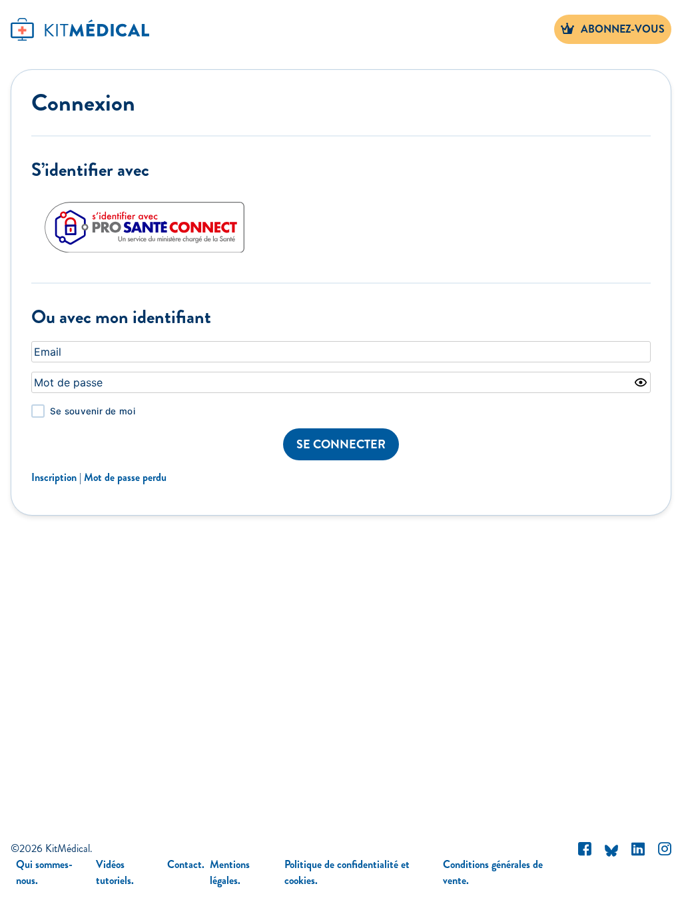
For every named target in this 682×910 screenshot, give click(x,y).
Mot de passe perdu (125, 477)
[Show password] (640, 382)
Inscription (54, 477)
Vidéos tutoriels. (115, 872)
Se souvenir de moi (92, 411)
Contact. (185, 864)
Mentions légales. (230, 872)
